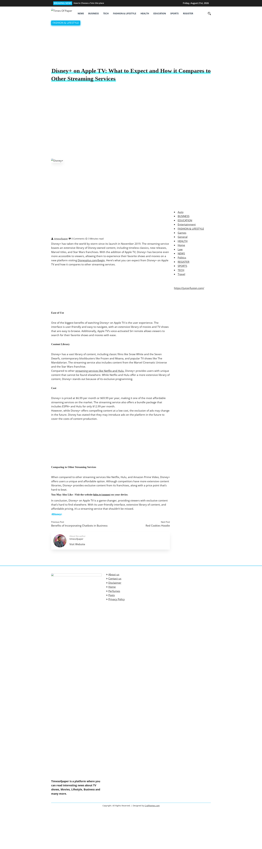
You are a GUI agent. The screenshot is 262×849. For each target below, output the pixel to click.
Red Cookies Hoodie (158, 525)
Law (180, 249)
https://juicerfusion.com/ (189, 288)
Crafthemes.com (152, 805)
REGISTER (188, 13)
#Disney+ (57, 514)
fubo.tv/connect (101, 494)
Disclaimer (114, 583)
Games (182, 233)
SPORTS (174, 13)
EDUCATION (159, 13)
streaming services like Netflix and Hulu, (99, 371)
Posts (111, 595)
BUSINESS (93, 13)
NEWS (81, 13)
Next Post (165, 522)
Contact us (114, 578)
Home (181, 245)
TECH (106, 13)
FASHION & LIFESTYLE (124, 13)
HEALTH (145, 13)
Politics (182, 257)
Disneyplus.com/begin (91, 260)
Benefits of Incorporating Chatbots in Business (79, 525)
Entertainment (187, 224)
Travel (181, 274)
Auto (180, 212)
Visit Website (77, 544)
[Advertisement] (131, 47)
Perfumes (114, 591)
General (182, 237)
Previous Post (57, 522)
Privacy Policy (116, 599)
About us (113, 574)
